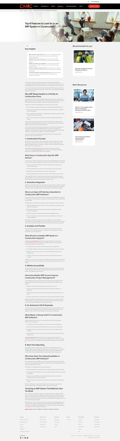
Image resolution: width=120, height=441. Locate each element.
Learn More (78, 72)
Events (55, 426)
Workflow (21, 424)
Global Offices (96, 426)
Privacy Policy (73, 435)
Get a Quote (69, 419)
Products (56, 424)
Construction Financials (24, 419)
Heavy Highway (42, 426)
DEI (79, 431)
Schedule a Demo (94, 6)
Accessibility (97, 435)
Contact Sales (96, 419)
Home (21, 10)
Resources (26, 10)
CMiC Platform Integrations (24, 431)
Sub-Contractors (43, 424)
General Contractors (43, 422)
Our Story (80, 419)
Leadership (80, 422)
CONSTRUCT (22, 429)
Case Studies (56, 422)
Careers (79, 429)
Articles (30, 10)
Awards (79, 424)
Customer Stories (43, 419)
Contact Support (97, 422)
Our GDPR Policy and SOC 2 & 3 (88, 435)
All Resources (56, 419)
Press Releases (81, 426)
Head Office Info (97, 424)
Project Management (23, 422)
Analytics (21, 426)
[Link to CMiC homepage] (26, 6)
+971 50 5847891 (95, 1)
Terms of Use (79, 435)
